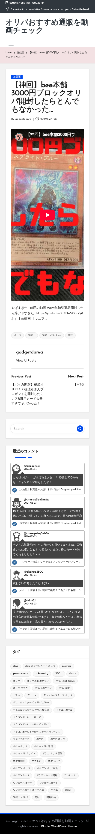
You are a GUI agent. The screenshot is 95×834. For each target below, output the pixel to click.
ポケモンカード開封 (46, 775)
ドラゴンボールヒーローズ (27, 717)
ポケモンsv (54, 761)
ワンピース (70, 775)
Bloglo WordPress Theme (59, 826)
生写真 (54, 790)
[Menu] (11, 44)
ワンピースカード (48, 783)
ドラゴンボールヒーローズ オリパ (30, 724)
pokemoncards (20, 673)
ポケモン (36, 761)
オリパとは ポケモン (38, 681)
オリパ (17, 335)
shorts (72, 673)
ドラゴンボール (64, 710)
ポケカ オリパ (57, 739)
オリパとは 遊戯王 (65, 681)
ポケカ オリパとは (43, 746)
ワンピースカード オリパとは (28, 790)
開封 (70, 335)
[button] (26, 360)
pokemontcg (42, 673)
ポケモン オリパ (21, 768)
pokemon (66, 666)
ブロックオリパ (21, 739)
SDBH (58, 673)
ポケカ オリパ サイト (24, 753)
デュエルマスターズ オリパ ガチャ (31, 702)
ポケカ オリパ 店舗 (52, 753)
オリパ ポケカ (20, 688)
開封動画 (51, 797)
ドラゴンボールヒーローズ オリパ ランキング (37, 732)
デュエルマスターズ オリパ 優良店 (31, 710)
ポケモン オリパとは (48, 768)
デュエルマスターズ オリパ (58, 695)
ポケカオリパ (20, 746)
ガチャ (16, 695)
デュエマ (31, 695)
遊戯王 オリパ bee (51, 335)
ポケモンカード (21, 775)
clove (15, 666)
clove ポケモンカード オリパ (40, 666)
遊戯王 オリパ (20, 797)
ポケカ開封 (19, 761)
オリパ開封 (64, 688)
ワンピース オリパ (22, 783)
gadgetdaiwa (29, 352)
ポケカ (39, 739)
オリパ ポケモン (43, 688)
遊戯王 (17, 77)
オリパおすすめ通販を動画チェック (47, 27)
